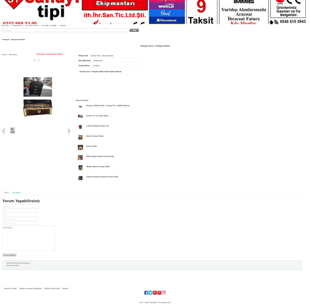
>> (38, 60)
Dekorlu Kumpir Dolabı (95, 136)
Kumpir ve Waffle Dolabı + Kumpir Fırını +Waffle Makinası (108, 105)
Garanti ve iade (31, 25)
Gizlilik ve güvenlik (52, 288)
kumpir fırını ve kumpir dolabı (97, 115)
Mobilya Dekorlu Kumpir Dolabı (98, 166)
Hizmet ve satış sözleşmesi (31, 288)
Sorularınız (16, 192)
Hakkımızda (17, 25)
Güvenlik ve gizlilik (48, 25)
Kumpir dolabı (91, 146)
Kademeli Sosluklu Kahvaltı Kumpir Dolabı (102, 176)
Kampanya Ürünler (18, 39)
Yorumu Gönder (9, 255)
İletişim (63, 25)
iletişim (65, 288)
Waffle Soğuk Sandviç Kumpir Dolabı (100, 156)
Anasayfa (5, 25)
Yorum (6, 192)
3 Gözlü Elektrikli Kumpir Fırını (97, 126)
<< (34, 60)
